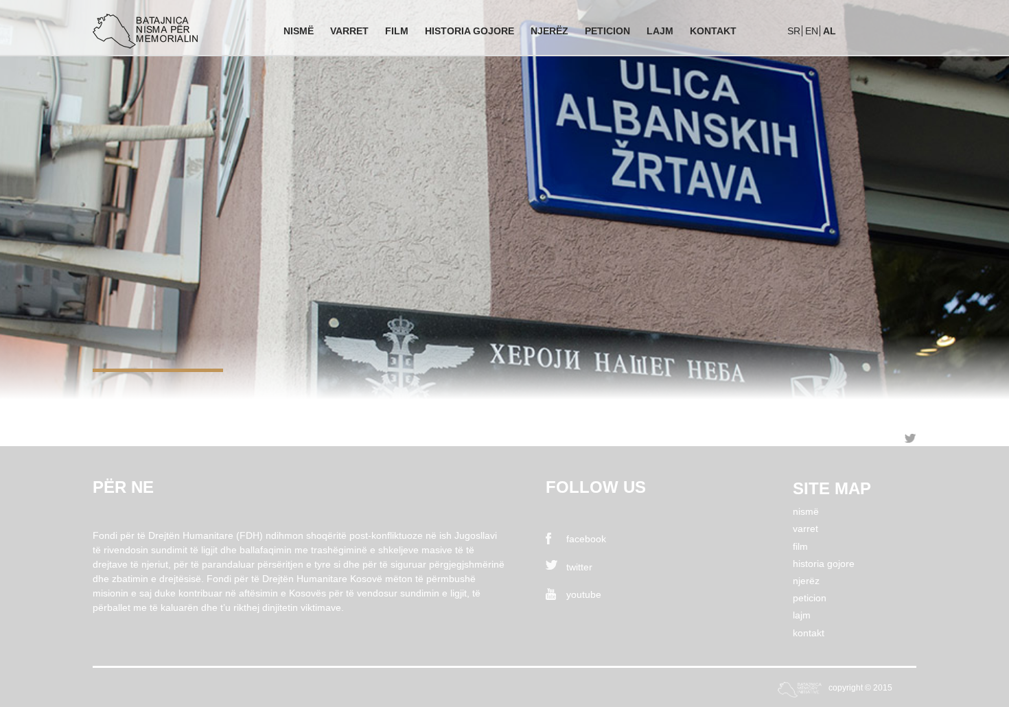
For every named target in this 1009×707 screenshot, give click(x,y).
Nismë (298, 30)
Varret (349, 30)
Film (396, 30)
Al (829, 30)
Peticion (607, 30)
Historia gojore (469, 30)
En (811, 30)
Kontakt (713, 30)
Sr (793, 30)
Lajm (660, 30)
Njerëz (549, 30)
